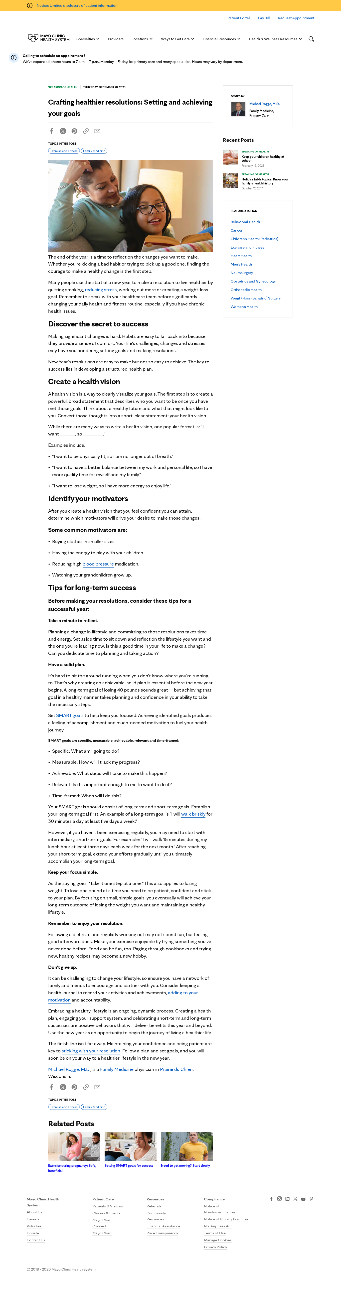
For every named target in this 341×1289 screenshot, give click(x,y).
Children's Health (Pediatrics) (254, 238)
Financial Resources (219, 38)
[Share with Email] (97, 131)
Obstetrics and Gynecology (253, 281)
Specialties (85, 38)
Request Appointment (296, 17)
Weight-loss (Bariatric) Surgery (256, 298)
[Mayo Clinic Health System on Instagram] (279, 1199)
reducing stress (101, 289)
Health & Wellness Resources (273, 38)
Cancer (236, 230)
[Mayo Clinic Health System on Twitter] (295, 1199)
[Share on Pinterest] (74, 131)
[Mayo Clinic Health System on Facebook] (271, 1199)
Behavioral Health (245, 221)
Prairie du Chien (176, 1069)
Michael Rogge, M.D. (69, 1069)
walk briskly (193, 814)
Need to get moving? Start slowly (185, 1165)
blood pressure (98, 564)
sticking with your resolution (91, 1051)
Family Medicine (94, 151)
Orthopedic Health (246, 289)
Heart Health (241, 255)
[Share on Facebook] (51, 131)
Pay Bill (264, 17)
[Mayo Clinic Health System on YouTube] (303, 1199)
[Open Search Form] (311, 39)
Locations (140, 38)
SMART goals (70, 715)
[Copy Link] (86, 131)
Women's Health (244, 306)
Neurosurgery (242, 272)
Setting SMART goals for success (129, 1165)
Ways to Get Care (175, 38)
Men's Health (241, 264)
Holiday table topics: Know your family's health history (265, 181)
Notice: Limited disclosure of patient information (77, 5)
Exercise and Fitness (247, 247)
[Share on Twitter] (63, 131)
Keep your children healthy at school (263, 158)
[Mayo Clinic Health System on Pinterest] (311, 1199)
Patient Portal (238, 17)
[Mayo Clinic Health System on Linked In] (287, 1199)
